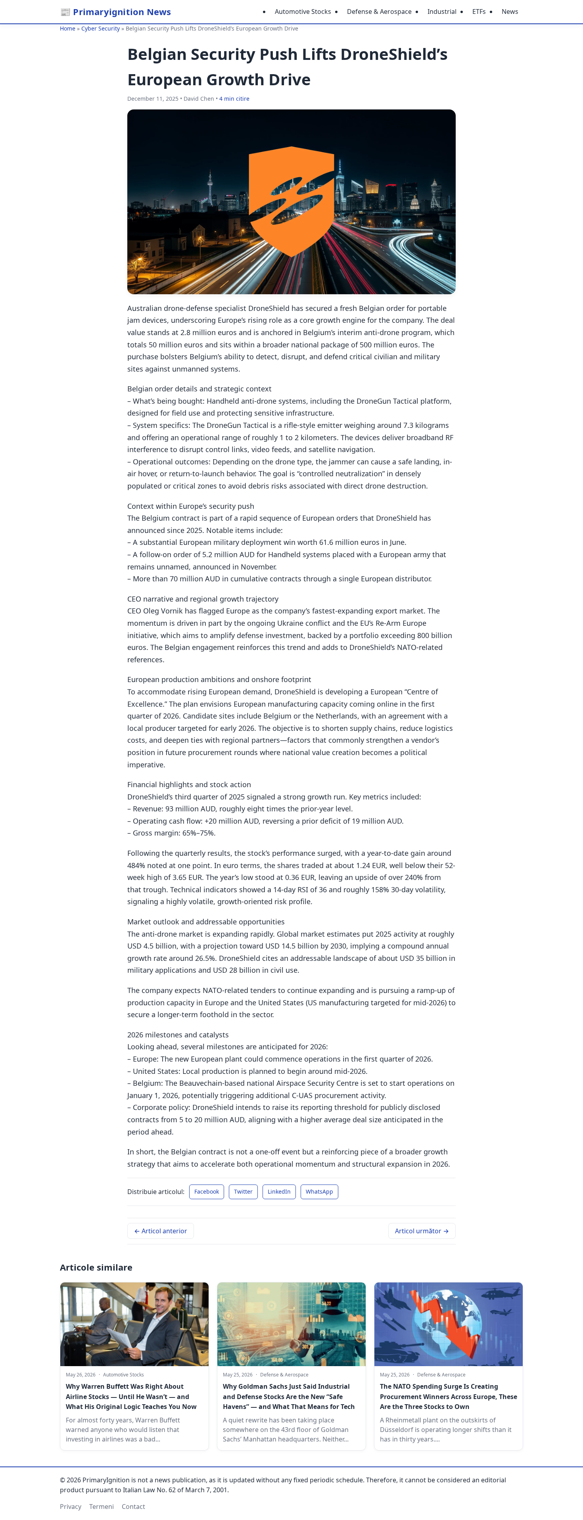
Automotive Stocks (303, 11)
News (510, 11)
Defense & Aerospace (379, 11)
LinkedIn (279, 1191)
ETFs (479, 11)
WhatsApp (319, 1191)
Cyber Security (100, 28)
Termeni (101, 1506)
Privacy (70, 1506)
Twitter (243, 1191)
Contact (133, 1506)
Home (67, 28)
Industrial (442, 11)
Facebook (206, 1191)
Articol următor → (422, 1231)
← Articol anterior (160, 1231)
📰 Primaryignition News (115, 11)
